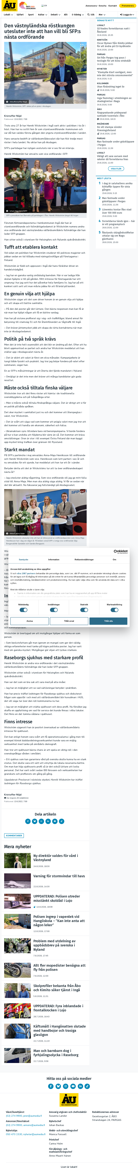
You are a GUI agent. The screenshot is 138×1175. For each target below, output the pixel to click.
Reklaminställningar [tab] (84, 559)
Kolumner (102, 83)
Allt (66, 14)
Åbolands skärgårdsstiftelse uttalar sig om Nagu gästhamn (118, 237)
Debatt (54, 14)
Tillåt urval (69, 621)
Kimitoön (102, 40)
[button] (127, 14)
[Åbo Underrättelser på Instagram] (65, 1086)
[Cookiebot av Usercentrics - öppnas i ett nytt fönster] (116, 552)
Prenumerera (128, 5)
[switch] (54, 610)
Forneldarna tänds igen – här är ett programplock (118, 224)
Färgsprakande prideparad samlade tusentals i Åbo (112, 116)
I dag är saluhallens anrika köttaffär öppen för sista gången (117, 188)
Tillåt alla (108, 621)
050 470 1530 (14, 1134)
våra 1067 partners (26, 573)
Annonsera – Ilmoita (96, 5)
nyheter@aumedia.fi (34, 1134)
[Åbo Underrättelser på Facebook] (51, 1086)
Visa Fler (116, 168)
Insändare (103, 124)
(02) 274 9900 (14, 1115)
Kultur (41, 14)
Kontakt (112, 5)
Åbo (99, 109)
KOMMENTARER (14, 835)
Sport (31, 14)
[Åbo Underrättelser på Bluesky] (58, 1086)
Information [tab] (53, 559)
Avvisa (30, 621)
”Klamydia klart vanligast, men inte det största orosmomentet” (115, 75)
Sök (92, 14)
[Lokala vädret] (43, 5)
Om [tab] (114, 559)
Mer (101, 14)
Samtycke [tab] (23, 559)
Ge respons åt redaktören (18, 798)
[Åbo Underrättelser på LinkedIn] (80, 1086)
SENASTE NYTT (105, 20)
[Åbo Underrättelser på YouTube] (73, 1086)
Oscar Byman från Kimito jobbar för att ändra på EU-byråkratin (115, 46)
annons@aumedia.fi (34, 1125)
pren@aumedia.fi (32, 1115)
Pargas (101, 54)
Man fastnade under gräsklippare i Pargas (113, 201)
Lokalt (7, 14)
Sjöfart (20, 14)
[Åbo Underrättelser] (69, 1100)
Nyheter (102, 69)
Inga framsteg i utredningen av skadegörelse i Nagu (114, 101)
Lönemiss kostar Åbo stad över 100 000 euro (116, 213)
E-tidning (76, 14)
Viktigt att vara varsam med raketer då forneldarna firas (112, 159)
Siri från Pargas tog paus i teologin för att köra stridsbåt (114, 61)
